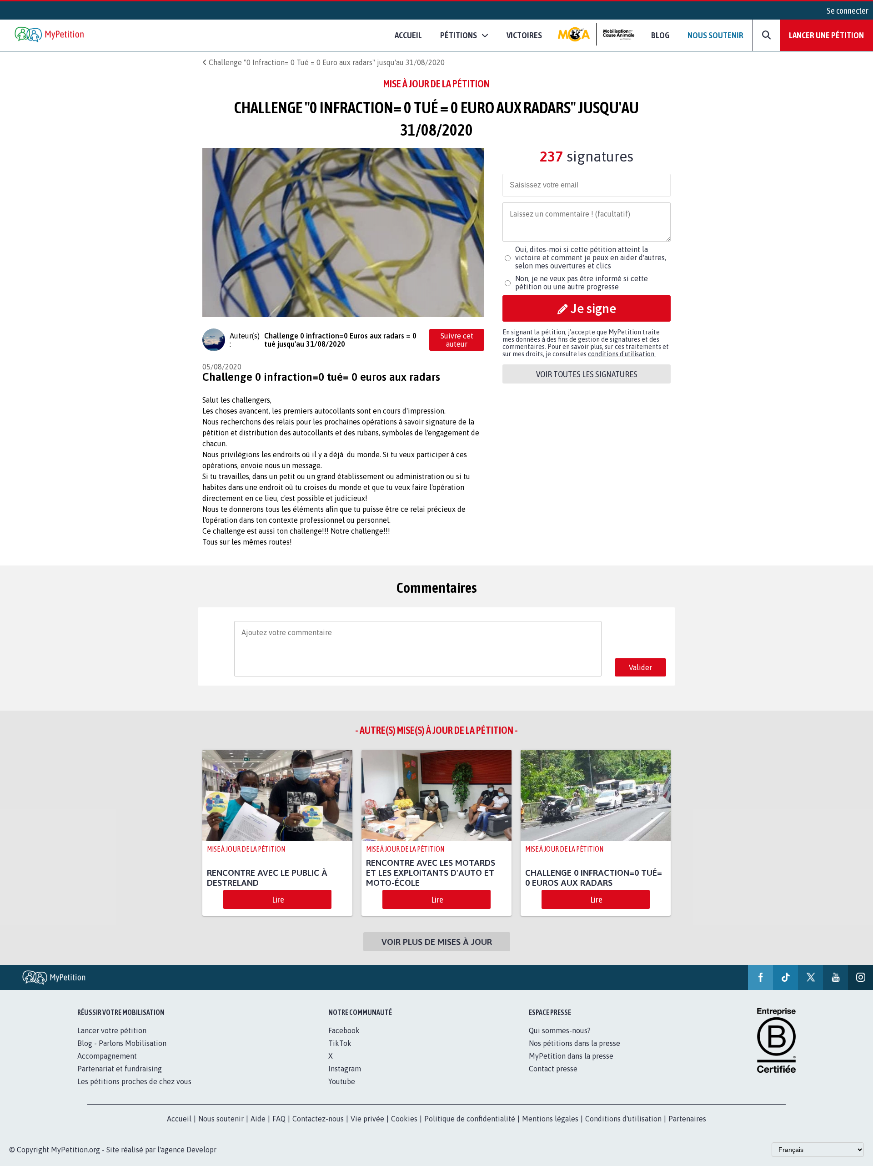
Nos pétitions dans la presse (574, 1043)
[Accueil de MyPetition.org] (50, 35)
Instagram (344, 1069)
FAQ (279, 1119)
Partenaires (687, 1119)
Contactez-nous (318, 1119)
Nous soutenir (715, 35)
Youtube (341, 1081)
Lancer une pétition (826, 35)
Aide (258, 1119)
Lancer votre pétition (111, 1030)
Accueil (408, 35)
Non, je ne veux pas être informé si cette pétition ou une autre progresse (581, 282)
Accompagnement (107, 1056)
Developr (201, 1150)
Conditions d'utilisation (623, 1119)
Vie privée (367, 1119)
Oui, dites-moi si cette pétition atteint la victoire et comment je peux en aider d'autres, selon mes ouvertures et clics (590, 257)
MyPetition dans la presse (571, 1056)
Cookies (404, 1119)
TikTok (339, 1043)
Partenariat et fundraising (119, 1069)
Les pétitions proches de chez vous (134, 1081)
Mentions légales (550, 1119)
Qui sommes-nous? (560, 1030)
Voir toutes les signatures (586, 374)
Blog (660, 35)
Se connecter (847, 10)
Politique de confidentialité (469, 1119)
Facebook (344, 1030)
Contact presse (553, 1069)
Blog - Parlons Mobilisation (121, 1043)
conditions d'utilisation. (622, 354)
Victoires (524, 35)
